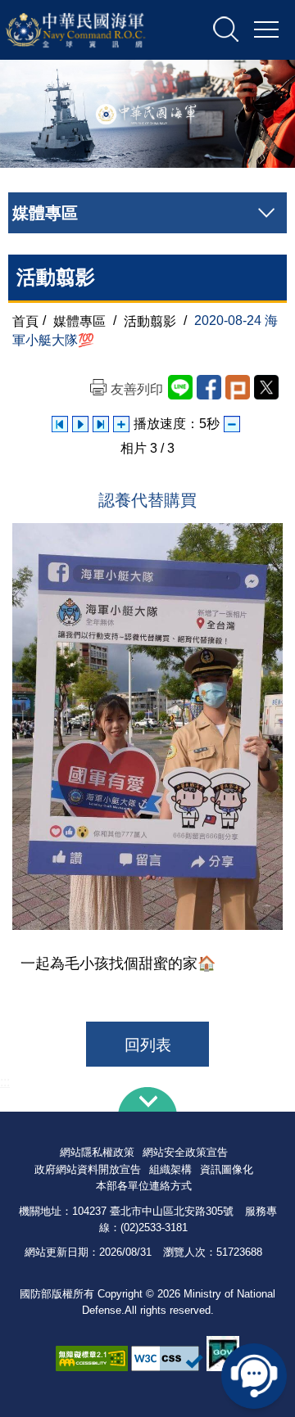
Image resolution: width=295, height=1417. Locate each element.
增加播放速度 (121, 424)
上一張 (60, 424)
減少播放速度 (232, 424)
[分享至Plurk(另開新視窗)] (237, 387)
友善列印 (137, 389)
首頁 (25, 320)
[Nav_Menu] (266, 30)
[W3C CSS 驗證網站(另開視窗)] (167, 1358)
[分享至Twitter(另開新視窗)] (266, 387)
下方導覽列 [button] (147, 1099)
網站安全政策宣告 (185, 1152)
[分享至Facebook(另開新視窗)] (209, 387)
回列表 (148, 1045)
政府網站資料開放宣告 (87, 1169)
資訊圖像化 (226, 1169)
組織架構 (170, 1169)
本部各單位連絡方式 (144, 1186)
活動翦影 (150, 320)
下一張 (101, 424)
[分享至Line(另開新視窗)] (180, 387)
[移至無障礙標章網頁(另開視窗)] (92, 1358)
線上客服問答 (254, 1376)
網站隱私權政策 (97, 1152)
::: (5, 1082)
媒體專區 (79, 320)
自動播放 (80, 424)
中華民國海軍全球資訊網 (93, 30)
